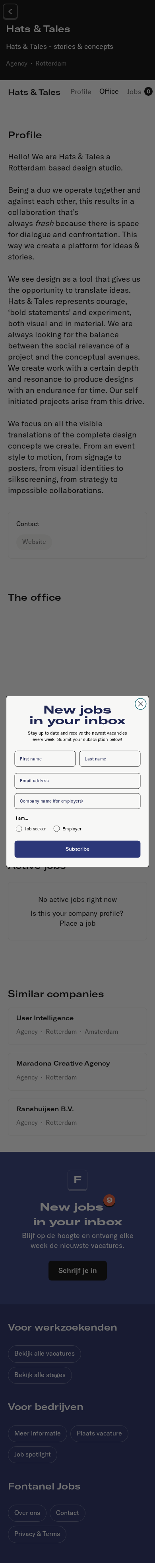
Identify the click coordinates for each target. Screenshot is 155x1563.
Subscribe (77, 849)
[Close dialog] (140, 704)
